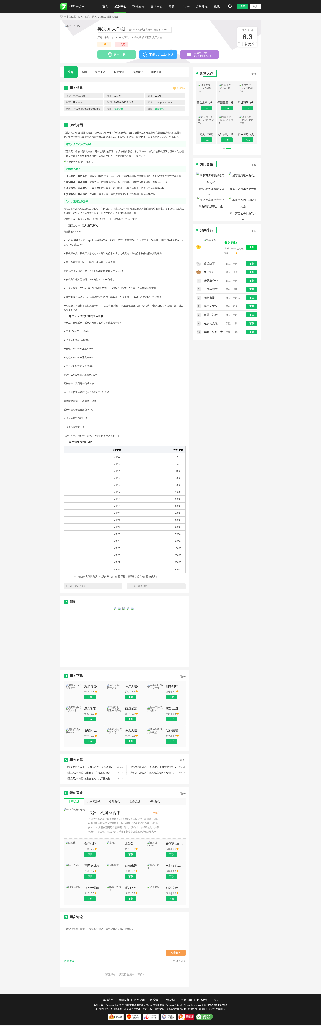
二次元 (121, 44)
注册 (255, 6)
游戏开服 (202, 6)
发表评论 (176, 952)
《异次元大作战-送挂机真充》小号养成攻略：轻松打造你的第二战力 (90, 766)
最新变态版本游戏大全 (243, 189)
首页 (105, 6)
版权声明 (108, 999)
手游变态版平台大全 (211, 206)
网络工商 (116, 1017)
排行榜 (185, 6)
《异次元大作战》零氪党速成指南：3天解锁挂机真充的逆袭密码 (152, 772)
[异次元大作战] (115, 634)
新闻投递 (123, 999)
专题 (172, 6)
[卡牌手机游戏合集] (74, 809)
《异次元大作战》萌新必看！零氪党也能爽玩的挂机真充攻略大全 (90, 772)
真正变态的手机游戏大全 (243, 216)
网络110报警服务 (168, 1017)
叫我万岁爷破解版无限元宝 (210, 191)
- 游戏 (86, 16)
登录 (243, 6)
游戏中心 (120, 6)
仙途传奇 (142, 586)
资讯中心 (156, 6)
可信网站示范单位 (186, 1017)
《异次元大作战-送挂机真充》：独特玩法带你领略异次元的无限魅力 (152, 766)
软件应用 (138, 6)
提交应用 (139, 999)
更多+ (183, 676)
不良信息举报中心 (151, 1017)
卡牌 (104, 44)
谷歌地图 (186, 999)
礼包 (217, 6)
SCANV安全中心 (204, 1017)
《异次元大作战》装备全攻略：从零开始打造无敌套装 (90, 778)
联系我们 (155, 999)
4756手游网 (77, 6)
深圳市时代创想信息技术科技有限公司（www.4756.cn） (154, 1005)
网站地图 (171, 999)
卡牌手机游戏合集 (104, 812)
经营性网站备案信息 (133, 1017)
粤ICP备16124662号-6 (215, 1005)
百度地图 (202, 999)
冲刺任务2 (80, 586)
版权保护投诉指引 (175, 1009)
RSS (215, 999)
